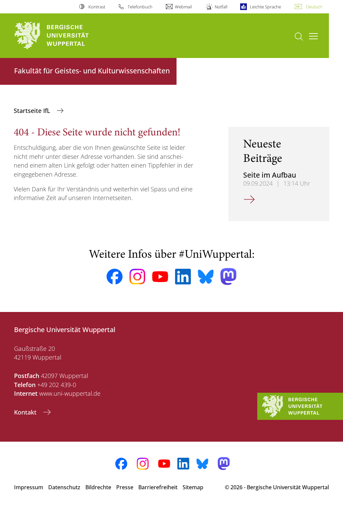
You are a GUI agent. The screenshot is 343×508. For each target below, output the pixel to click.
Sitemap (193, 487)
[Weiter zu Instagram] (137, 277)
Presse (124, 487)
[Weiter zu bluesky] (206, 276)
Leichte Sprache (265, 7)
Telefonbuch (140, 7)
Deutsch (314, 7)
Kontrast (96, 7)
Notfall (221, 7)
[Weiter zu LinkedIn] (183, 276)
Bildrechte (98, 487)
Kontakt (26, 412)
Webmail (183, 7)
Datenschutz (64, 487)
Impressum (28, 487)
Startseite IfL (33, 111)
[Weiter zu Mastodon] (228, 276)
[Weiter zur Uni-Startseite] (64, 35)
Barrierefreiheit (158, 487)
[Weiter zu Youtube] (160, 276)
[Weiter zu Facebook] (115, 277)
